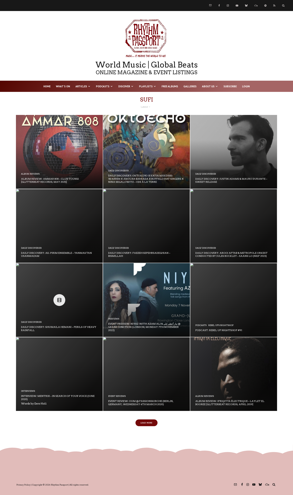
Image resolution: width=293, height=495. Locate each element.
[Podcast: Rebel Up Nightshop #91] (233, 300)
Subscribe (230, 86)
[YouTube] (237, 5)
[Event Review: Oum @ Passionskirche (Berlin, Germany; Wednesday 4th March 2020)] (146, 374)
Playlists (146, 86)
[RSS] (274, 5)
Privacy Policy (23, 484)
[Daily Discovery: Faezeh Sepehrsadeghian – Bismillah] (146, 226)
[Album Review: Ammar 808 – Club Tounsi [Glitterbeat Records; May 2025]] (59, 152)
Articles (81, 86)
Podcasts (102, 86)
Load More (146, 423)
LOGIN (246, 86)
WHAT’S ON (63, 86)
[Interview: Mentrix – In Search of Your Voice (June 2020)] (59, 374)
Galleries (190, 86)
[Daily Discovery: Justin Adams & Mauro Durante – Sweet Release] (233, 152)
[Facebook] (219, 5)
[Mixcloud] (256, 5)
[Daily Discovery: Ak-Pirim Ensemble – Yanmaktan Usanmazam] (59, 226)
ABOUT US (208, 86)
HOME (47, 86)
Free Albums (170, 86)
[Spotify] (265, 5)
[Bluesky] (246, 5)
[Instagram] (227, 5)
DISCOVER (124, 86)
